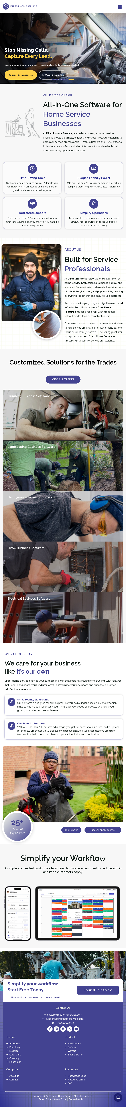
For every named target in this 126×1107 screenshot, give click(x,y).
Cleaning (14, 1058)
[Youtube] (76, 1029)
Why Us (72, 1050)
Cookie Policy (60, 1099)
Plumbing (14, 1047)
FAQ (70, 1083)
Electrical (14, 1050)
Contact (13, 1079)
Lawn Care (15, 1054)
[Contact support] (118, 1097)
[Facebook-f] (50, 1029)
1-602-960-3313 (64, 1023)
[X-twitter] (69, 1029)
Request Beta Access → (21, 75)
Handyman (15, 1062)
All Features (74, 1043)
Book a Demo (75, 1054)
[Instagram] (56, 1029)
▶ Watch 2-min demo (53, 75)
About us (14, 1075)
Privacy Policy (45, 1099)
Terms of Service (76, 1099)
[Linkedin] (63, 1029)
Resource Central (77, 1079)
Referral (72, 1047)
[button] (119, 7)
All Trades (14, 1043)
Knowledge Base (77, 1075)
